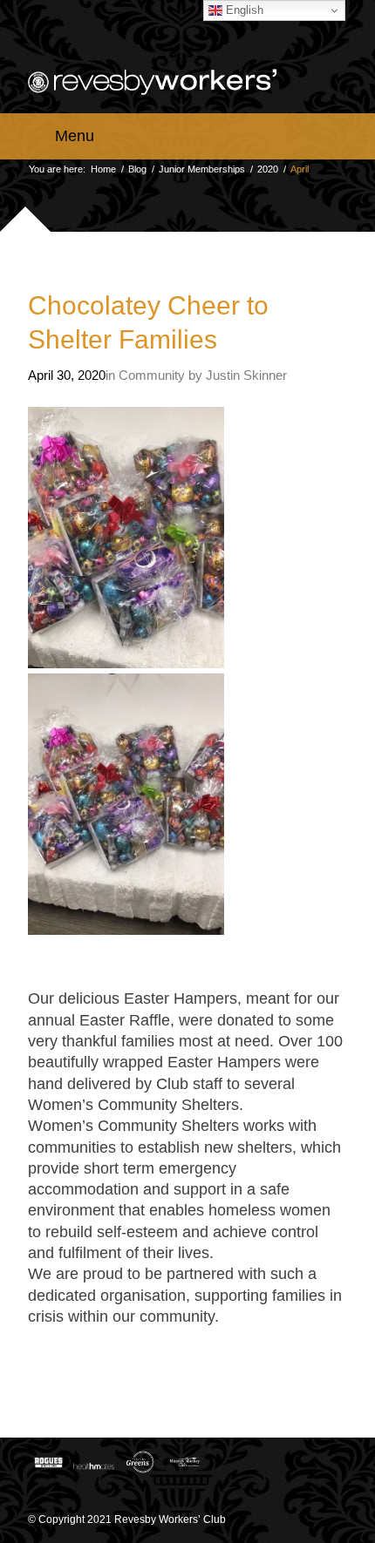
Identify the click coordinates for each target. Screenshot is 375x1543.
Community (152, 375)
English (242, 10)
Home (103, 169)
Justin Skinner (246, 375)
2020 (267, 169)
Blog (137, 169)
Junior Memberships (202, 169)
